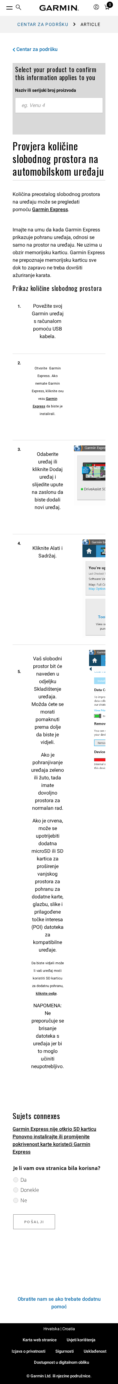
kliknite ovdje (46, 993)
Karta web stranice (40, 1339)
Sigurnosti (64, 1351)
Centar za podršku (42, 24)
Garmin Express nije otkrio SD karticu (54, 1129)
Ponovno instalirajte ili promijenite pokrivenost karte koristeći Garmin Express (51, 1144)
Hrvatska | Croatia (59, 1328)
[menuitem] (18, 8)
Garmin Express (50, 209)
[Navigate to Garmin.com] (59, 8)
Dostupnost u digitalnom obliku (61, 1362)
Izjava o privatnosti (28, 1351)
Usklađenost (95, 1351)
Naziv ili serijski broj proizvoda (45, 90)
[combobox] (59, 105)
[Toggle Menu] (4, 6)
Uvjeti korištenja (81, 1339)
